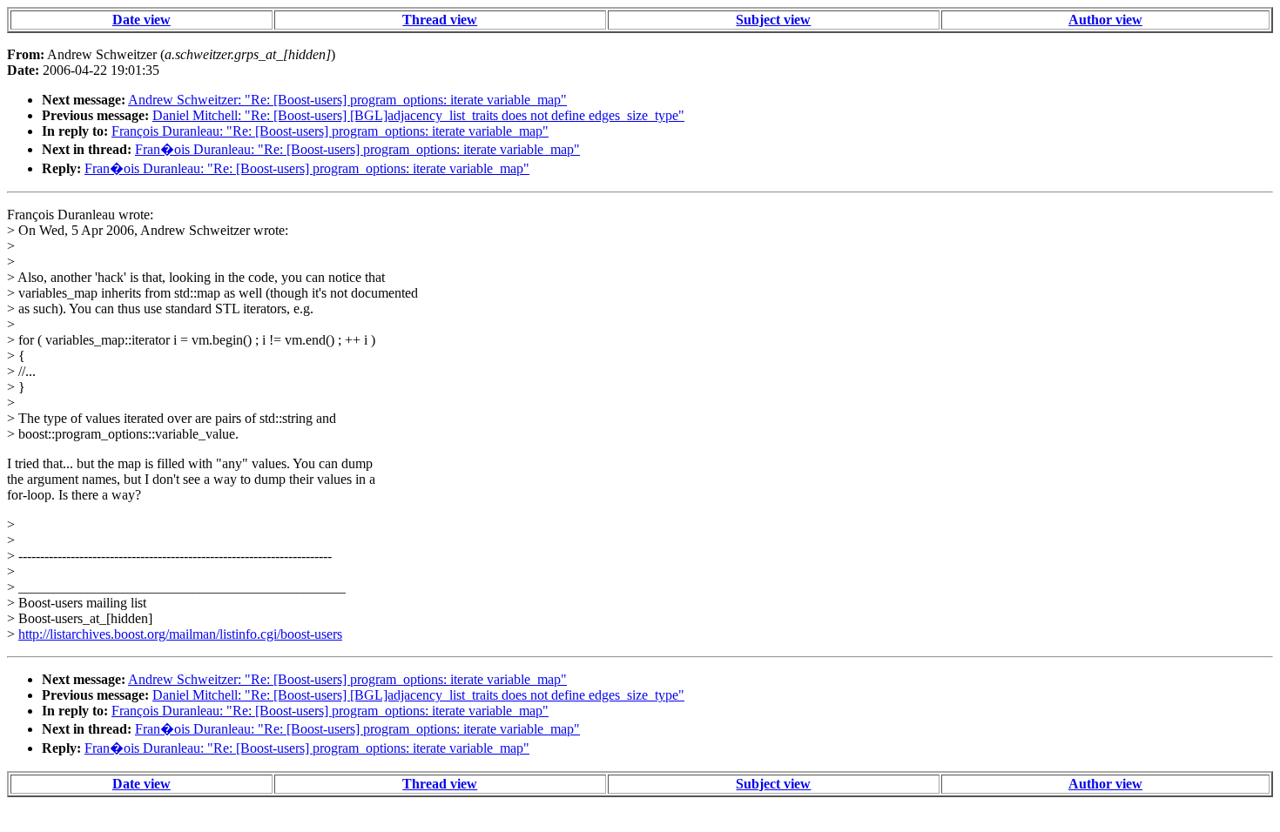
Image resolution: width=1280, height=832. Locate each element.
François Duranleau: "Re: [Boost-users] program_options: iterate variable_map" (330, 131)
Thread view (439, 19)
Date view (141, 19)
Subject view (773, 19)
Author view (1105, 19)
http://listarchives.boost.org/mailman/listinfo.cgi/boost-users (180, 634)
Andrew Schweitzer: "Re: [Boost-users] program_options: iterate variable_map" (347, 99)
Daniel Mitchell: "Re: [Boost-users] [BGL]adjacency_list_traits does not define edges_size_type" (418, 115)
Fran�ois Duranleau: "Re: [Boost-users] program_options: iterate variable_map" (357, 149)
